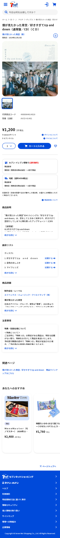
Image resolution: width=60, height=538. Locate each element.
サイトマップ (8, 516)
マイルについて (52, 138)
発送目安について (51, 200)
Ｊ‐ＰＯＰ (19, 19)
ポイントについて (51, 134)
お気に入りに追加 (55, 146)
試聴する (49, 258)
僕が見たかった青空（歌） (14, 34)
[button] (7, 103)
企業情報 (6, 527)
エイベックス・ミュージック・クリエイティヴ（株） (27, 294)
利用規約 (6, 493)
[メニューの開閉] (5, 4)
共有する (55, 35)
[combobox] (30, 12)
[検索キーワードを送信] (6, 12)
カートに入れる (37, 146)
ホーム (4, 19)
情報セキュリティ (10, 505)
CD (11, 19)
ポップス (29, 19)
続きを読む (9, 235)
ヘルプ (5, 488)
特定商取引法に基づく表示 (14, 499)
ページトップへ (49, 466)
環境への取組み (9, 521)
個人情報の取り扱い (11, 510)
